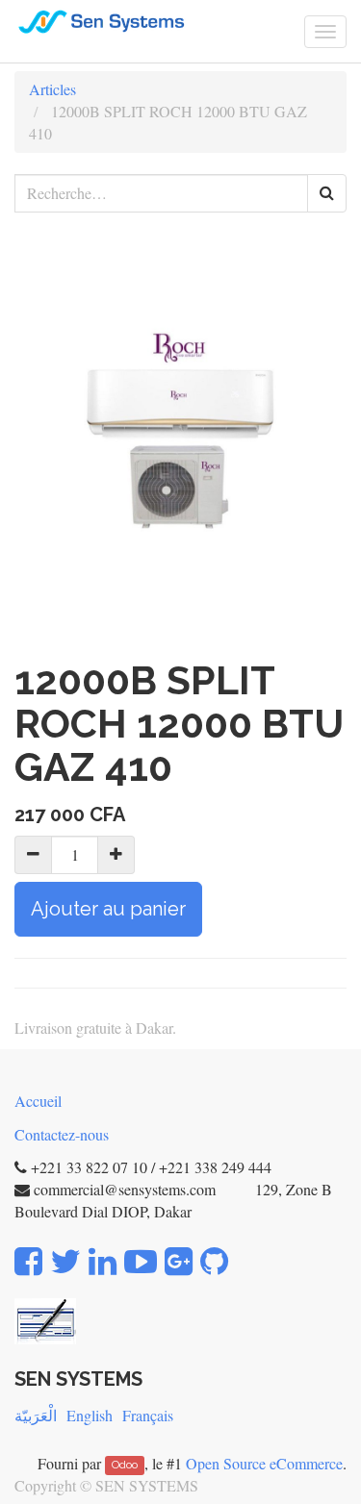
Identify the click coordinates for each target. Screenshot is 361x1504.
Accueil (38, 1100)
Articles (52, 89)
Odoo (125, 1465)
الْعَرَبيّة (35, 1415)
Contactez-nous (61, 1134)
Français (147, 1415)
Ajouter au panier (108, 908)
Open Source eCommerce (264, 1463)
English (89, 1415)
